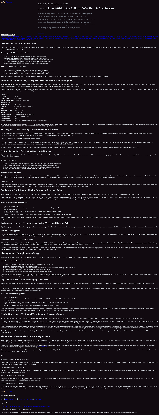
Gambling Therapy (9, 399)
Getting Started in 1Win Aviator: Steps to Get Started (120, 36)
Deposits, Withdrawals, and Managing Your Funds (100, 38)
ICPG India (36, 399)
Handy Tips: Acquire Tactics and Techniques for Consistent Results (136, 38)
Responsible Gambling (24, 399)
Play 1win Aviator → (44, 347)
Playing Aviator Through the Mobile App (72, 38)
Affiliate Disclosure (23, 406)
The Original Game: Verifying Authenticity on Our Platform (86, 36)
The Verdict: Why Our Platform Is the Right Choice (16, 39)
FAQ (35, 39)
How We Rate (33, 406)
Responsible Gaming (44, 406)
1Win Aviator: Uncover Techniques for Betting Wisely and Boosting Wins (38, 38)
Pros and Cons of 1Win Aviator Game (12, 36)
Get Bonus (41, 33)
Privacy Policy (5, 406)
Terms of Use (13, 406)
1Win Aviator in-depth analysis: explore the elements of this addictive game (46, 36)
